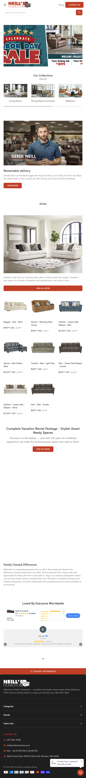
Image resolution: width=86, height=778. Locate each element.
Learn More (12, 185)
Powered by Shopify (30, 767)
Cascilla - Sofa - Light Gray (43, 363)
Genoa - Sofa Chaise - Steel (13, 364)
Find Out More (43, 449)
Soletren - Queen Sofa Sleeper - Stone (13, 406)
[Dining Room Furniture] (43, 90)
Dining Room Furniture (43, 100)
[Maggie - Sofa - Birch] (15, 307)
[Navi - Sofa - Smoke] (43, 389)
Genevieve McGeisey (42, 636)
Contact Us (74, 5)
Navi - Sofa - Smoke (40, 404)
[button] (5, 644)
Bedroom (70, 100)
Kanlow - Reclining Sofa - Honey (42, 323)
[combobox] (43, 12)
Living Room (15, 100)
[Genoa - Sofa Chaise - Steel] (15, 348)
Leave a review (73, 616)
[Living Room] (15, 90)
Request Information (45, 671)
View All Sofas (43, 288)
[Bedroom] (70, 90)
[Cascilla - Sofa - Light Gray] (43, 348)
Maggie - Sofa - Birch (13, 322)
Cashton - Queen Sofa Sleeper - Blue (68, 323)
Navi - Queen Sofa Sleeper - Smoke (70, 364)
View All (43, 78)
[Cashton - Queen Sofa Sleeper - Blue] (70, 307)
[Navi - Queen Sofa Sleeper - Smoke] (70, 348)
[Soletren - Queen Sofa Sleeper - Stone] (15, 389)
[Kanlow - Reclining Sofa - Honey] (43, 307)
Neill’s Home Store (16, 767)
